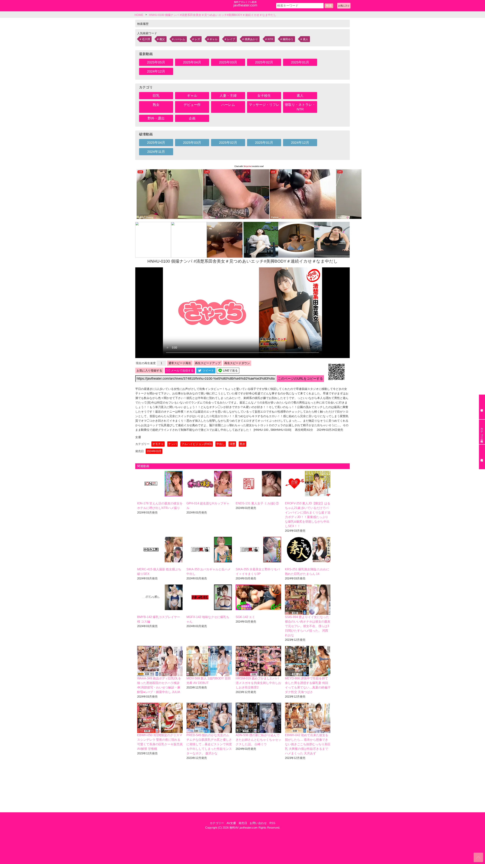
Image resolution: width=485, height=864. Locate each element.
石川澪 (146, 39)
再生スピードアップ (208, 363)
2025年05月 (156, 62)
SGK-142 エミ (245, 617)
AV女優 (231, 823)
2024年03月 (154, 451)
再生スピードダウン (237, 363)
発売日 (243, 823)
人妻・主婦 (228, 96)
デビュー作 (192, 105)
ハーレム (179, 39)
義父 (162, 39)
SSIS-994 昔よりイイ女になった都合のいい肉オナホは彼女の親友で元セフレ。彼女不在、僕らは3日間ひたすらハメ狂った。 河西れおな (307, 626)
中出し (220, 444)
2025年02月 (264, 62)
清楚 (232, 444)
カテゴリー (217, 823)
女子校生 (264, 96)
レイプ (231, 39)
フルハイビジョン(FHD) (196, 444)
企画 (192, 118)
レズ (197, 39)
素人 (305, 39)
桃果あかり (251, 39)
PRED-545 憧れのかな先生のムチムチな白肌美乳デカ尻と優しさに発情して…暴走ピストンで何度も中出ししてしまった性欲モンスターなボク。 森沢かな (209, 744)
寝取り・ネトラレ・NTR (300, 107)
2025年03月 (228, 62)
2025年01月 (300, 62)
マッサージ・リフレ (264, 105)
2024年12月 (156, 71)
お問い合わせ (258, 823)
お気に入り (344, 5)
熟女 (156, 105)
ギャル (213, 39)
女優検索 (482, 407)
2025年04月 (192, 62)
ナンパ (172, 444)
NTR (270, 39)
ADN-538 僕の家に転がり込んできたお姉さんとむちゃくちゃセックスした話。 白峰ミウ (258, 740)
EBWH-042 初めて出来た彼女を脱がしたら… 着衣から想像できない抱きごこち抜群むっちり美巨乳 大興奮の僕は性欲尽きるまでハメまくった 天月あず (307, 744)
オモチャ (158, 444)
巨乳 (156, 96)
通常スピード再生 (179, 363)
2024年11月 (156, 152)
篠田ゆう (288, 39)
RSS (272, 823)
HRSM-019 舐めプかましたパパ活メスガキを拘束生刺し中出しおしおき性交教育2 (258, 683)
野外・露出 (156, 118)
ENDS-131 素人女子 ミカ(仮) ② (257, 503)
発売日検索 (482, 457)
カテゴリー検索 (481, 432)
